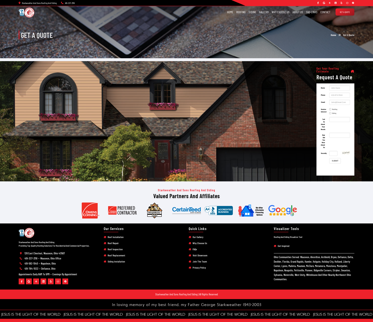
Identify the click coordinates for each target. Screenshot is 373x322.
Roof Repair (113, 243)
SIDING (252, 12)
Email (323, 102)
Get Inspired (283, 245)
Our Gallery (198, 237)
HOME (230, 12)
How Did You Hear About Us (323, 141)
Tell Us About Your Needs (323, 124)
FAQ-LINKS (311, 12)
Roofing (334, 109)
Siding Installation (116, 261)
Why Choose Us (200, 243)
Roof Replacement (116, 255)
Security (324, 153)
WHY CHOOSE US (281, 12)
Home (333, 35)
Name (323, 88)
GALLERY (264, 12)
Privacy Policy (199, 267)
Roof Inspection (115, 249)
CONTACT (325, 12)
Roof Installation (116, 237)
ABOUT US (297, 12)
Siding (334, 113)
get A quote (345, 12)
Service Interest (324, 110)
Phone (323, 95)
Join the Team (200, 261)
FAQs (195, 249)
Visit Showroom (200, 255)
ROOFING (241, 12)
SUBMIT (335, 161)
